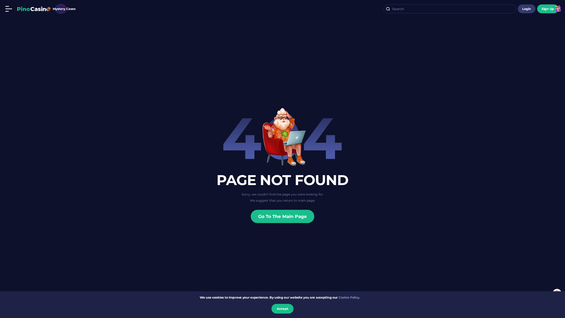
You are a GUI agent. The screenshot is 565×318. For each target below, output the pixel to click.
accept (282, 309)
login (526, 9)
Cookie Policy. (349, 297)
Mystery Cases (61, 9)
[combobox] (450, 8)
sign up (548, 9)
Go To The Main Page (282, 216)
